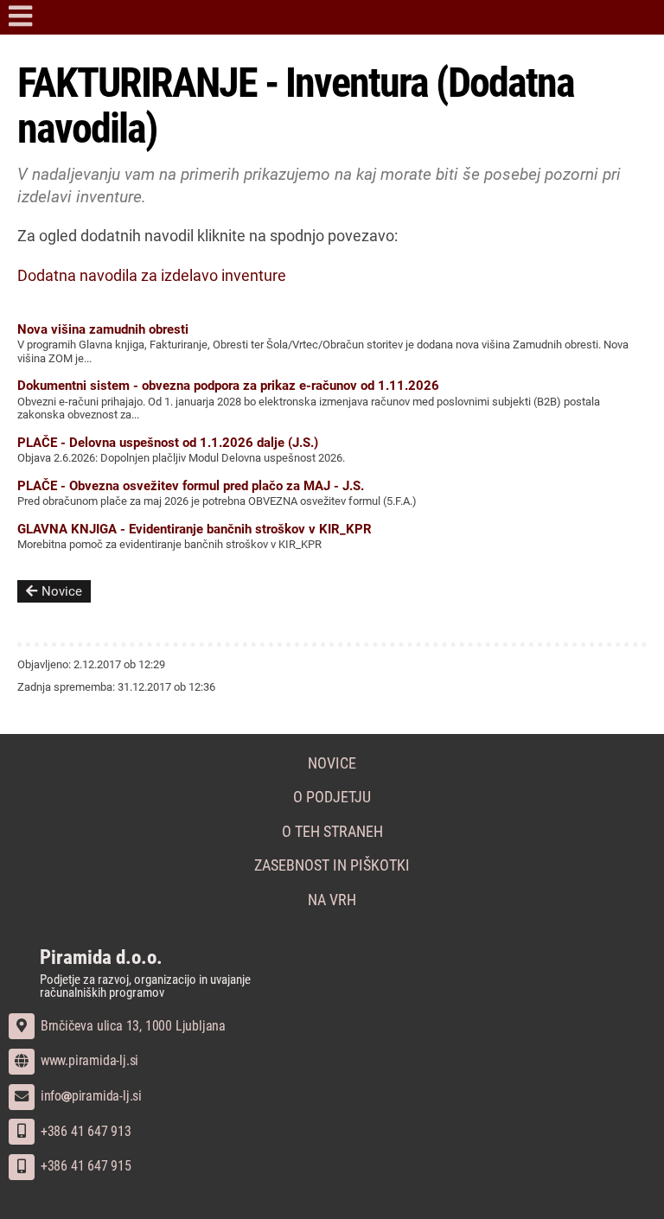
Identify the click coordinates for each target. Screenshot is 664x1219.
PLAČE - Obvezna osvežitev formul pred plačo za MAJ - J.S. (190, 486)
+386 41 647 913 (84, 1131)
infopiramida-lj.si (89, 1096)
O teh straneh (332, 831)
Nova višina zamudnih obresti (102, 329)
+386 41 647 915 (84, 1166)
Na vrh (332, 900)
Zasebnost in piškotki (332, 865)
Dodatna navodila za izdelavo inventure (151, 275)
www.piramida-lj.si (87, 1060)
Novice (62, 591)
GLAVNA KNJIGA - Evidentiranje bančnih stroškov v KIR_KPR (194, 529)
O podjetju (332, 797)
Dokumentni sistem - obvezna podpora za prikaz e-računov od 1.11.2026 (228, 385)
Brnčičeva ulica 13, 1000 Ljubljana (131, 1026)
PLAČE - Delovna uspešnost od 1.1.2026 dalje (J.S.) (167, 442)
